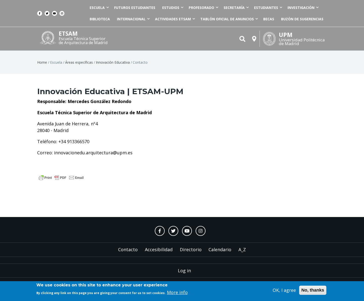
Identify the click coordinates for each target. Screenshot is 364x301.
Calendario (219, 249)
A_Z (242, 249)
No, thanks (312, 290)
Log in (184, 271)
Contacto (128, 249)
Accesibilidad (159, 249)
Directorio (191, 249)
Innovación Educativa (113, 62)
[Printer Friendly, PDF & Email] (61, 177)
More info (177, 292)
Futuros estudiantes (134, 7)
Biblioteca (100, 19)
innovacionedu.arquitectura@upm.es (93, 153)
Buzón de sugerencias (302, 19)
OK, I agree (284, 290)
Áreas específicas (79, 62)
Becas (268, 19)
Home (42, 62)
